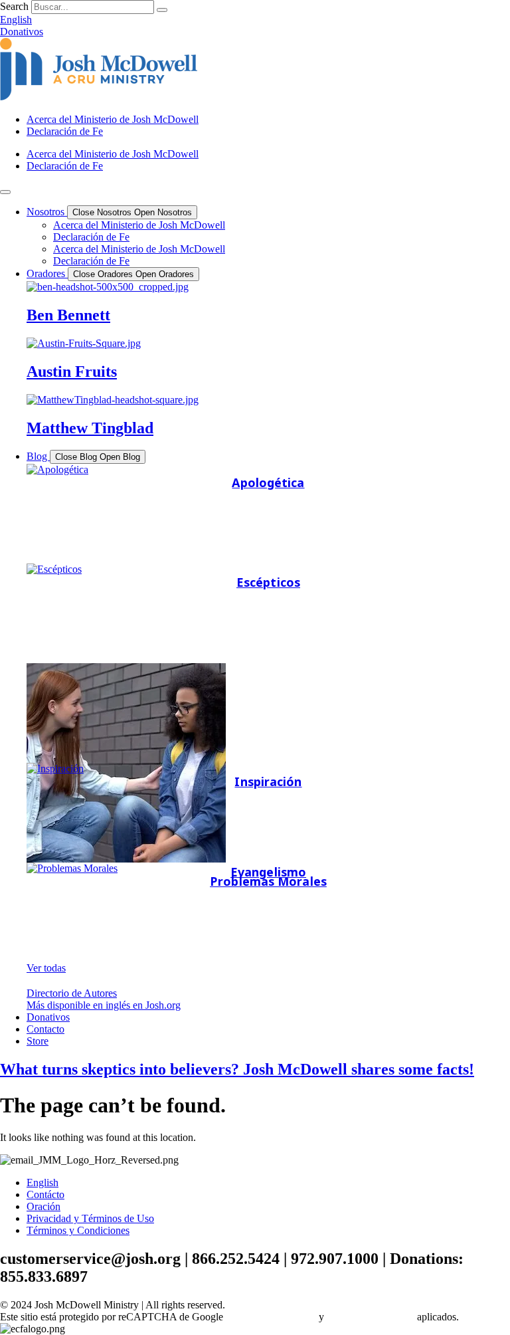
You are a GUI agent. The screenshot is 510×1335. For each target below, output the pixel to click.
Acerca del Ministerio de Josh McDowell (113, 119)
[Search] (162, 10)
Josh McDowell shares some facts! (237, 1069)
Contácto (45, 1194)
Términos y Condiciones (78, 1230)
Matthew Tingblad (90, 428)
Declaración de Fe (65, 131)
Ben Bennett (68, 315)
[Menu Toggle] (5, 192)
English (42, 1182)
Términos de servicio (370, 1316)
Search (14, 6)
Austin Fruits (72, 371)
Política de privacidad (271, 1316)
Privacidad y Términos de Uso (90, 1218)
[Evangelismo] (268, 713)
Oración (43, 1206)
